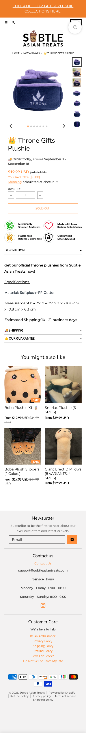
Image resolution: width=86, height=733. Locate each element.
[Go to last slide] (11, 126)
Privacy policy (41, 696)
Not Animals (31, 53)
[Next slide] (64, 126)
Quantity (14, 188)
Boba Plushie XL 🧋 (21, 408)
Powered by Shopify (62, 692)
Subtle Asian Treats (32, 692)
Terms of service (65, 696)
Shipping (15, 182)
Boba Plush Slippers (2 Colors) (21, 471)
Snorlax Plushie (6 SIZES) (60, 410)
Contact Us (43, 563)
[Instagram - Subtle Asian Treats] (43, 605)
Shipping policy (43, 699)
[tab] (28, 127)
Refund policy (19, 696)
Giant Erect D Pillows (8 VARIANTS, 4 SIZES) (63, 473)
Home (15, 53)
